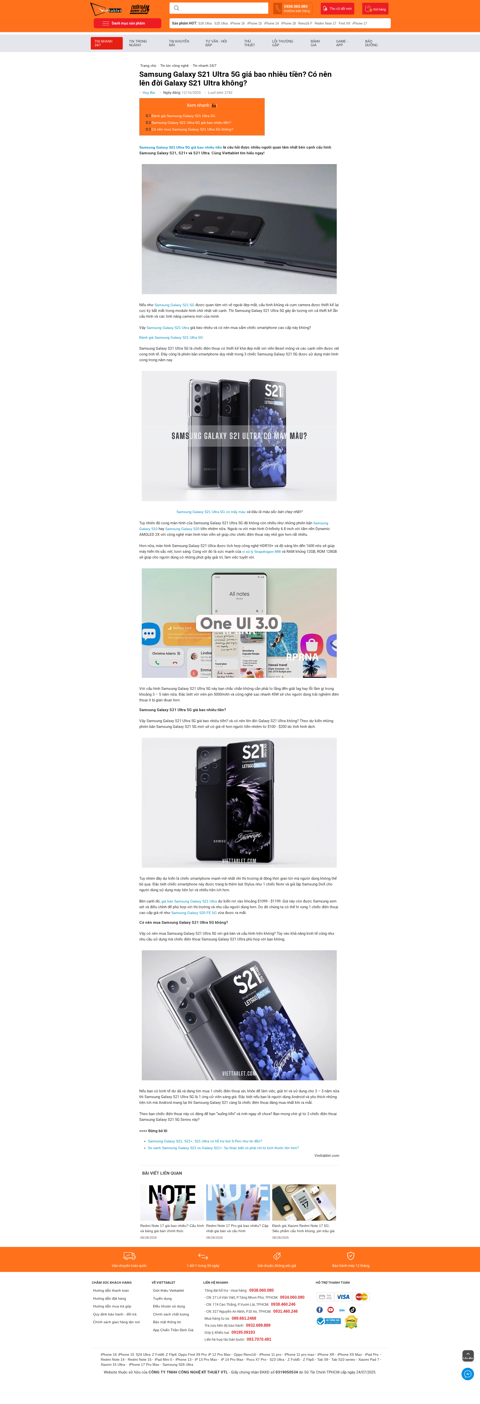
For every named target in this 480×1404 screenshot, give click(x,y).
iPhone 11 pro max (299, 1354)
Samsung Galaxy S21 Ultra (167, 328)
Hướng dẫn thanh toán (111, 1290)
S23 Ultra (277, 1359)
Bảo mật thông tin (167, 1322)
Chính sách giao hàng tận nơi (116, 1322)
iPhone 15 (254, 23)
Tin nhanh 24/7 (103, 43)
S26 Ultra (205, 23)
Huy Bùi (149, 93)
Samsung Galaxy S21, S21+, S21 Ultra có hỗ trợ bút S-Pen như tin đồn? (205, 1141)
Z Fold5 (294, 1359)
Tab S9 (322, 1359)
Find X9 (344, 23)
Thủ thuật (249, 43)
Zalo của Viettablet (343, 1309)
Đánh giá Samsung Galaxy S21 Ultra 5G (183, 116)
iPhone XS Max (350, 1354)
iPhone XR (326, 1354)
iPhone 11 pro (270, 1354)
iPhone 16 (237, 23)
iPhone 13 (184, 1359)
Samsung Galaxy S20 (182, 529)
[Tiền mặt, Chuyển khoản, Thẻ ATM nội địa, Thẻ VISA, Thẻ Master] (343, 1297)
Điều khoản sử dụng (169, 1306)
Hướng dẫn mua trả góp (112, 1306)
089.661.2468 (244, 1318)
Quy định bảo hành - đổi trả (114, 1314)
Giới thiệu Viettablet (168, 1290)
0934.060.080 (292, 1297)
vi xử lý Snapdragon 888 (261, 552)
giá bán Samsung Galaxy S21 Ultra (189, 901)
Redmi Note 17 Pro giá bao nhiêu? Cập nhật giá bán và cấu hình (237, 1228)
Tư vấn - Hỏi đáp (216, 43)
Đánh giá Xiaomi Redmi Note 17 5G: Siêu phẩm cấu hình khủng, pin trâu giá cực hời (303, 1228)
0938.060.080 (297, 8)
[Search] (176, 8)
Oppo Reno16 (245, 1354)
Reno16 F (305, 23)
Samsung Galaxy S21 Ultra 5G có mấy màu (211, 512)
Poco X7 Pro (256, 1359)
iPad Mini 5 (163, 1359)
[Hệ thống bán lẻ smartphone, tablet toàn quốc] (107, 8)
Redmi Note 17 (325, 23)
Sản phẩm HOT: (185, 23)
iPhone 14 (271, 23)
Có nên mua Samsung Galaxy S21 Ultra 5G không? (192, 129)
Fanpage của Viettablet (321, 1309)
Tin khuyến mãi (179, 43)
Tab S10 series (343, 1359)
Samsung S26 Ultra (177, 1364)
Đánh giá (315, 43)
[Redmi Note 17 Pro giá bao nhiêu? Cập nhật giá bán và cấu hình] (238, 1202)
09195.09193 (243, 1332)
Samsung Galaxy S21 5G (174, 305)
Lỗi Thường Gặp (282, 43)
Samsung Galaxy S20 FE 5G (194, 913)
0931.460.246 (285, 1311)
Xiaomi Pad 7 (368, 1359)
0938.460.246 (283, 1304)
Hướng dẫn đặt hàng (109, 1298)
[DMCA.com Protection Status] (350, 1322)
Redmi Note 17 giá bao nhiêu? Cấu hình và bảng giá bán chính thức (172, 1228)
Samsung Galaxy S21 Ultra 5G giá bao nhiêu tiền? (191, 123)
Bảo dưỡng (371, 43)
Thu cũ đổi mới (341, 9)
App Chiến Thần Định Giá (173, 1330)
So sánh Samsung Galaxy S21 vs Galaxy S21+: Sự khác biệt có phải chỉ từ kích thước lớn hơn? (223, 1148)
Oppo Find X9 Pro (192, 1354)
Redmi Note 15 (140, 1359)
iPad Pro (372, 1354)
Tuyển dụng (162, 1298)
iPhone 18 (288, 23)
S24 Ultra (143, 1354)
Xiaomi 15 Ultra (113, 1364)
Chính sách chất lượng (171, 1314)
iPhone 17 (359, 23)
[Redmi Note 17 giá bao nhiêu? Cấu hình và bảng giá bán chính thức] (172, 1202)
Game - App (342, 43)
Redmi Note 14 (112, 1359)
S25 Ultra (221, 23)
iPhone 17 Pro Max (144, 1364)
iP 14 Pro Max (232, 1359)
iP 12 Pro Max (219, 1354)
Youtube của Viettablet (332, 1309)
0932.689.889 (258, 1325)
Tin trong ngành (138, 43)
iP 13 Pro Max (206, 1359)
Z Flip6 (171, 1354)
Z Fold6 (158, 1354)
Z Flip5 (308, 1359)
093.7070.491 (259, 1339)
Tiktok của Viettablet (354, 1309)
